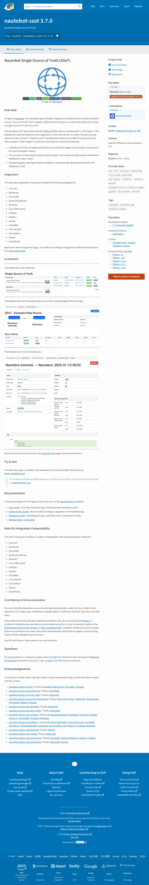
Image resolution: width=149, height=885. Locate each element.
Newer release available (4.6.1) (126, 96)
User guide (19, 787)
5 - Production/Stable (123, 225)
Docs (102, 6)
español (21, 856)
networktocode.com (21, 482)
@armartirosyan (76, 722)
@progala (69, 687)
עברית (124, 856)
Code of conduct (128, 787)
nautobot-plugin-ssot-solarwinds (25, 742)
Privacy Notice (128, 791)
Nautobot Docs (67, 501)
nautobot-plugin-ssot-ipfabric (23, 722)
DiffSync (47, 131)
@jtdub (93, 714)
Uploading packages (19, 783)
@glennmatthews (69, 738)
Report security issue (129, 783)
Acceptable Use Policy (127, 794)
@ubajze (79, 687)
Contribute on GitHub (91, 783)
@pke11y (13, 718)
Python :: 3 (118, 254)
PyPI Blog (55, 779)
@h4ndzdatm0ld (29, 725)
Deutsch (83, 856)
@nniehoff (14, 702)
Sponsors (114, 6)
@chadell (46, 687)
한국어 (142, 856)
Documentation (119, 65)
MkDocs (86, 620)
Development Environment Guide (20, 627)
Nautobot (57, 101)
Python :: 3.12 (119, 267)
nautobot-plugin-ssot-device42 (24, 706)
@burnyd (61, 699)
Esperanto (133, 856)
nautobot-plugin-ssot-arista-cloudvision (28, 699)
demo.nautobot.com (14, 473)
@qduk (23, 702)
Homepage (117, 69)
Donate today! (74, 821)
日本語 (38, 856)
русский (115, 856)
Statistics (56, 787)
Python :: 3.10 (119, 261)
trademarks (101, 826)
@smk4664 (24, 718)
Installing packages (18, 779)
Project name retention (18, 791)
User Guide (14, 507)
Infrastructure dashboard (55, 783)
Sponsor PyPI (92, 791)
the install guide (17, 251)
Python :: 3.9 (119, 257)
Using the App (48, 453)
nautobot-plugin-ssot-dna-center (25, 710)
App (47, 101)
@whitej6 (44, 718)
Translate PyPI (91, 787)
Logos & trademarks (56, 791)
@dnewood (58, 687)
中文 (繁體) (105, 856)
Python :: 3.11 (119, 264)
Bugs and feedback (93, 779)
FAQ (55, 657)
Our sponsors (56, 794)
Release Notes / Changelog (22, 519)
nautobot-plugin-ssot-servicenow (25, 738)
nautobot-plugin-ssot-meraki (23, 734)
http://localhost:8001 (51, 627)
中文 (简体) (93, 856)
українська (63, 856)
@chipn (70, 699)
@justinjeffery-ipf (57, 725)
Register (138, 6)
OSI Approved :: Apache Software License (124, 244)
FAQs (19, 794)
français (29, 856)
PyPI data (114, 87)
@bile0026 (54, 691)
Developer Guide (17, 515)
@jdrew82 (54, 695)
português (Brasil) (50, 856)
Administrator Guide (19, 511)
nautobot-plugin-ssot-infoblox (24, 714)
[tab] (14, 49)
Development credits (91, 794)
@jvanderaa (92, 699)
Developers (118, 234)
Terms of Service (128, 779)
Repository (117, 74)
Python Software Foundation (73, 829)
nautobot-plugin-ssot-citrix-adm (24, 695)
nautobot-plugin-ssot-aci (21, 687)
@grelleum (14, 725)
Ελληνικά (74, 856)
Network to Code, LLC (126, 130)
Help (93, 6)
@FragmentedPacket (57, 714)
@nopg (64, 742)
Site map (74, 837)
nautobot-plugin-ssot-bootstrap (24, 691)
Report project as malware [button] (126, 276)
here (36, 247)
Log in (127, 6)
